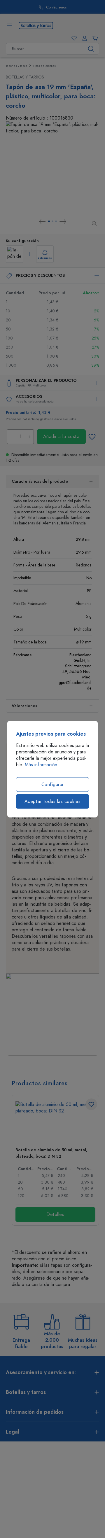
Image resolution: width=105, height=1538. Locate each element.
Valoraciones (24, 706)
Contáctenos (36, 7)
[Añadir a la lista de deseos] (92, 436)
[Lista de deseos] (73, 38)
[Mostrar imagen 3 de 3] (56, 221)
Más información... (43, 764)
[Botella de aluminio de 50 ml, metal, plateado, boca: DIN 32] (55, 1121)
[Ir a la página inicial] (36, 25)
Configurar (52, 784)
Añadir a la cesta (61, 436)
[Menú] (9, 25)
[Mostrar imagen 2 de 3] (52, 221)
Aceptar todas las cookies (52, 801)
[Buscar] (91, 49)
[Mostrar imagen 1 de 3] (49, 221)
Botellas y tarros (25, 77)
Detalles (55, 1214)
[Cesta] (94, 38)
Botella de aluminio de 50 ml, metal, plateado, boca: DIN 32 (51, 1153)
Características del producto (40, 481)
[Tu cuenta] (83, 38)
